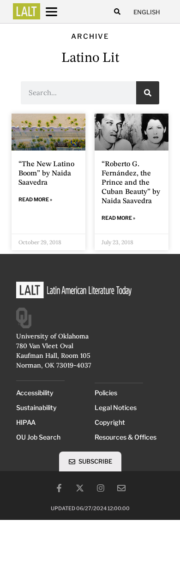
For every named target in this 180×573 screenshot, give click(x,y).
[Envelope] (121, 488)
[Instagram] (100, 488)
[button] (117, 12)
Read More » (35, 199)
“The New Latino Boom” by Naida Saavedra (46, 174)
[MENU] (60, 12)
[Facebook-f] (59, 488)
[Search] (147, 92)
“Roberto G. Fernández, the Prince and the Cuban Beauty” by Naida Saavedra (131, 183)
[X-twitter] (80, 488)
